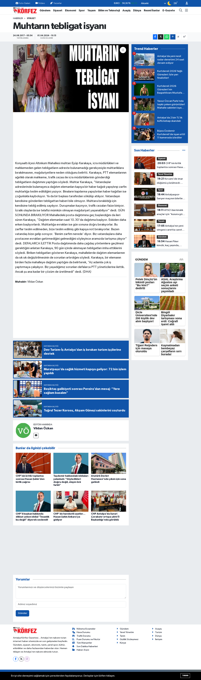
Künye (123, 643)
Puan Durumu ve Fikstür (88, 639)
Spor (82, 10)
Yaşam (91, 10)
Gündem (45, 10)
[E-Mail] (36, 435)
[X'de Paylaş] (160, 36)
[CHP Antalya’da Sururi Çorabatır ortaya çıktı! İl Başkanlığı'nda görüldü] (108, 501)
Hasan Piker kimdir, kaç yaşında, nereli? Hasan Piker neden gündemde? (168, 244)
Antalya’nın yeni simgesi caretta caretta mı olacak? (171, 228)
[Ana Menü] (186, 10)
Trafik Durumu (84, 636)
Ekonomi (70, 10)
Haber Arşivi (83, 650)
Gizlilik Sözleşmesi (129, 639)
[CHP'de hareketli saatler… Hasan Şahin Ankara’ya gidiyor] (70, 501)
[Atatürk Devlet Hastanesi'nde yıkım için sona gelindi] (108, 463)
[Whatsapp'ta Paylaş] (166, 36)
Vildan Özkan (43, 428)
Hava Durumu (83, 632)
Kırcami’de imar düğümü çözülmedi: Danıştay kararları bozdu (171, 181)
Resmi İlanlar (152, 10)
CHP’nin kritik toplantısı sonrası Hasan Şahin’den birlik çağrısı (30, 479)
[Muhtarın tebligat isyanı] (71, 78)
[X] (21, 659)
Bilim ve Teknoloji (109, 10)
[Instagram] (27, 659)
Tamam (185, 675)
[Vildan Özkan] (23, 430)
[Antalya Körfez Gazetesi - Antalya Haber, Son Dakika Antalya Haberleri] (25, 10)
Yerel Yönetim (165, 174)
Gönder (22, 613)
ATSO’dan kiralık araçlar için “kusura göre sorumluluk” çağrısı (171, 212)
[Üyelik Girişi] (185, 3)
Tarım (122, 636)
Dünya (137, 10)
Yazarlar (57, 3)
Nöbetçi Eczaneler (86, 629)
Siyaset (57, 10)
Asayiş (126, 10)
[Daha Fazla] (172, 36)
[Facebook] (15, 659)
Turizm (158, 632)
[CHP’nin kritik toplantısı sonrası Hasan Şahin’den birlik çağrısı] (33, 463)
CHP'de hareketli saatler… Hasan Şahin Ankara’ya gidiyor (69, 517)
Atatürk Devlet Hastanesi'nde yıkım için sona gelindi (108, 479)
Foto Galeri (24, 3)
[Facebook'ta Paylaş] (155, 36)
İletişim (158, 639)
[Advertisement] (71, 136)
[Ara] (181, 10)
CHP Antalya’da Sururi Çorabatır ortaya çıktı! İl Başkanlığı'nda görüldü (105, 517)
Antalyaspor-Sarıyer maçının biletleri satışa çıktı (170, 197)
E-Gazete (169, 10)
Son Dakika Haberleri (87, 646)
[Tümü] (183, 150)
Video (42, 3)
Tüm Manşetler (84, 643)
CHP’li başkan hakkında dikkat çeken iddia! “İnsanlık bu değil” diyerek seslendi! (32, 517)
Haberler (18, 18)
